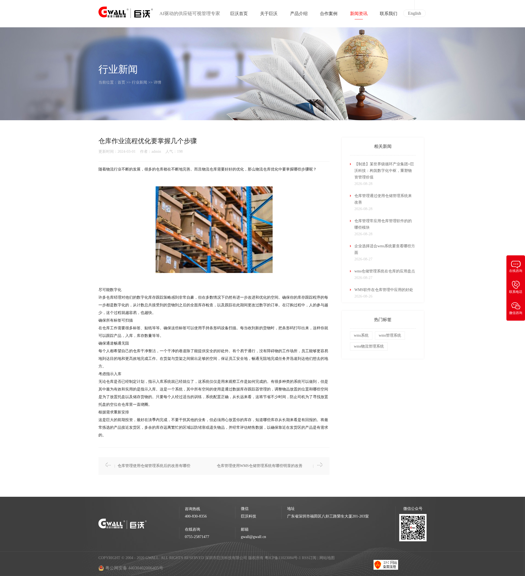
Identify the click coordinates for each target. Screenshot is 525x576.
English (414, 13)
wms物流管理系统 (369, 346)
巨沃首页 (239, 13)
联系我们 (388, 13)
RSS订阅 (309, 558)
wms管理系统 (390, 335)
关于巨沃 (269, 13)
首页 (121, 82)
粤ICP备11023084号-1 (283, 558)
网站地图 (327, 558)
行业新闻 (139, 82)
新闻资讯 (359, 13)
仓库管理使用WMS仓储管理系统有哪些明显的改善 (259, 466)
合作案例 (328, 13)
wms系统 (361, 335)
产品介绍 (299, 13)
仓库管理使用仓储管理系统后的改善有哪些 (154, 466)
